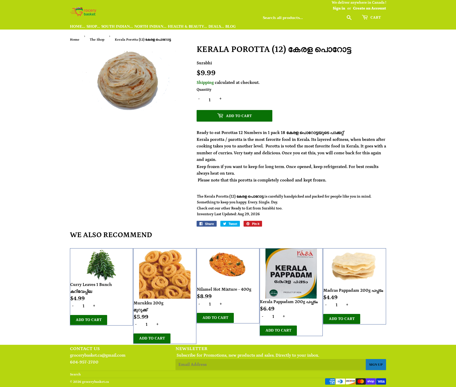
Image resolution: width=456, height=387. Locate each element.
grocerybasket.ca (95, 382)
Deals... (216, 26)
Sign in (339, 8)
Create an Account (369, 8)
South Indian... (117, 26)
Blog (230, 26)
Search (75, 374)
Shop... (93, 26)
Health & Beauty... (187, 26)
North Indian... (150, 26)
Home (74, 40)
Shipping (205, 82)
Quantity (204, 90)
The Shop (97, 40)
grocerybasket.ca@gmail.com (98, 355)
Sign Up (376, 364)
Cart (375, 17)
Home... (77, 26)
